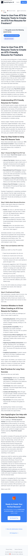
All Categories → (14, 533)
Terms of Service (18, 549)
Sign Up (24, 2)
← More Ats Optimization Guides (14, 529)
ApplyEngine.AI (9, 2)
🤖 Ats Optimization (21, 10)
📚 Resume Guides (11, 10)
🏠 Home (3, 10)
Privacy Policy (9, 549)
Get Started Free (14, 518)
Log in (18, 2)
